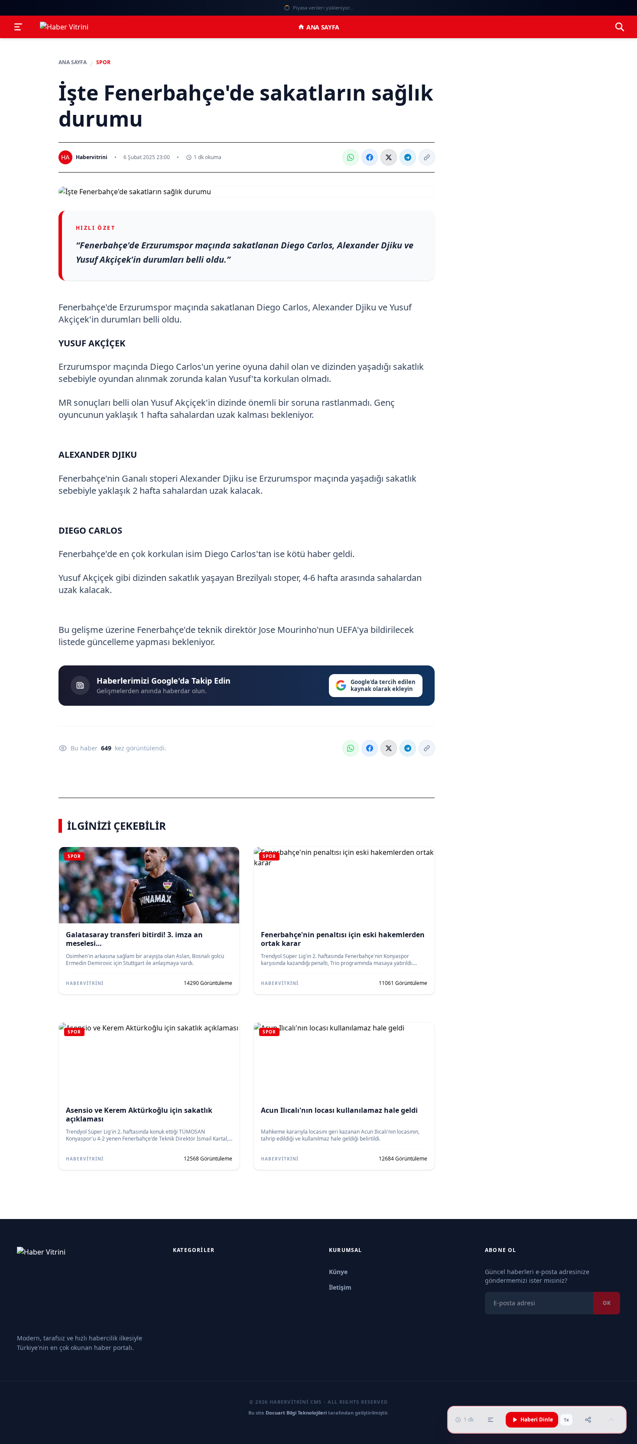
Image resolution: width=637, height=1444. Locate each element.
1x (566, 1420)
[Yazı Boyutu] (490, 1420)
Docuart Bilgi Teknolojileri (296, 1412)
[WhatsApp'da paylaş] (350, 157)
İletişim (340, 1287)
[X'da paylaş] (388, 157)
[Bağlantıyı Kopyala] (427, 157)
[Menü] (18, 27)
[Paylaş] (588, 1420)
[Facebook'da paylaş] (369, 157)
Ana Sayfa (322, 27)
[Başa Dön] (611, 1420)
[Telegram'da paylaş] (408, 157)
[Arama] (620, 27)
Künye (338, 1272)
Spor (103, 62)
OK (607, 1303)
